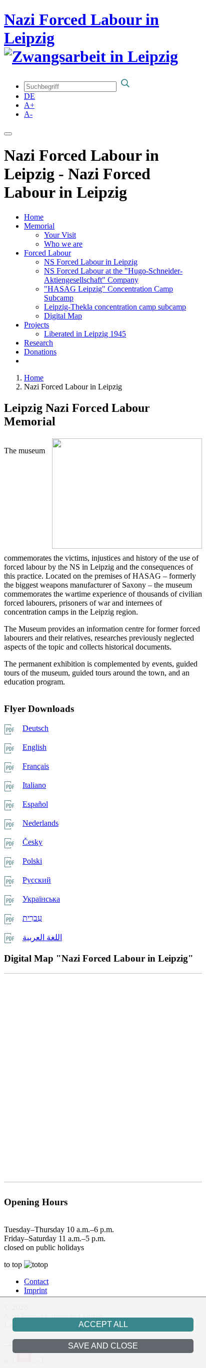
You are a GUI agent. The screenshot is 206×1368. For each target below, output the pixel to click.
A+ (29, 105)
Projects (36, 325)
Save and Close (103, 1346)
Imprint (35, 1290)
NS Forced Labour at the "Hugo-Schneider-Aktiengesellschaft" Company (113, 275)
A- (28, 114)
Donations (40, 351)
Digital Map (63, 316)
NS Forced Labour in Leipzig (91, 262)
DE (29, 96)
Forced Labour (47, 253)
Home (34, 217)
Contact (36, 1281)
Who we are (63, 244)
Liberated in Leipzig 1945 (85, 334)
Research (38, 343)
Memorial (39, 226)
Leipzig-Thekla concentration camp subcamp (115, 307)
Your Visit (60, 235)
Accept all (103, 1324)
